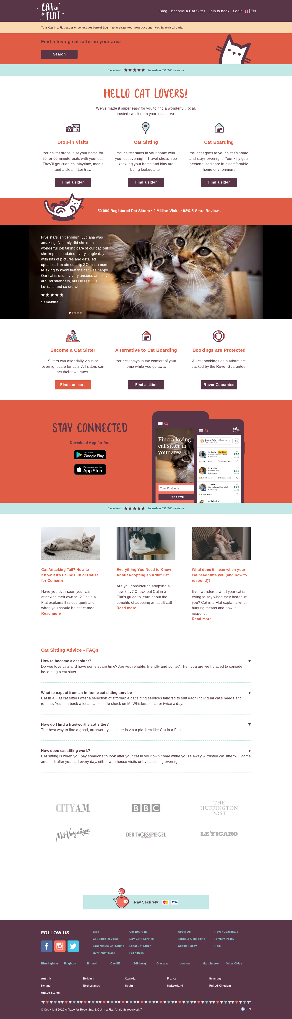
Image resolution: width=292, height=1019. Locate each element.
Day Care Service (141, 938)
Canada (130, 978)
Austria (46, 978)
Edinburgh (140, 963)
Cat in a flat (50, 11)
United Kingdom (220, 985)
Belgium (88, 978)
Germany (215, 978)
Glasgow (162, 963)
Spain (129, 985)
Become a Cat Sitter (188, 11)
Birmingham (49, 963)
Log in (107, 27)
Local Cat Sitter (140, 946)
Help (217, 946)
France (172, 978)
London (185, 963)
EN (252, 11)
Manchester (211, 963)
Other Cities (234, 963)
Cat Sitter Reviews (106, 938)
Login (238, 11)
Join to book (219, 11)
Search (59, 54)
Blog (163, 11)
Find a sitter (73, 182)
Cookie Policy (187, 946)
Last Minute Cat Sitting (108, 946)
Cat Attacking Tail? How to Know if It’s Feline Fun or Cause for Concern (70, 575)
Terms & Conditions (191, 938)
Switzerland (175, 985)
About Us (184, 931)
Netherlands (91, 985)
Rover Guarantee (218, 385)
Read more (51, 613)
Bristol (91, 963)
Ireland (46, 985)
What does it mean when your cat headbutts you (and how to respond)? (219, 575)
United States (50, 992)
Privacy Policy (224, 938)
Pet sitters (136, 953)
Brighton (70, 963)
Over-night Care (104, 953)
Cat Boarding (138, 931)
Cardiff (115, 963)
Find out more (73, 385)
